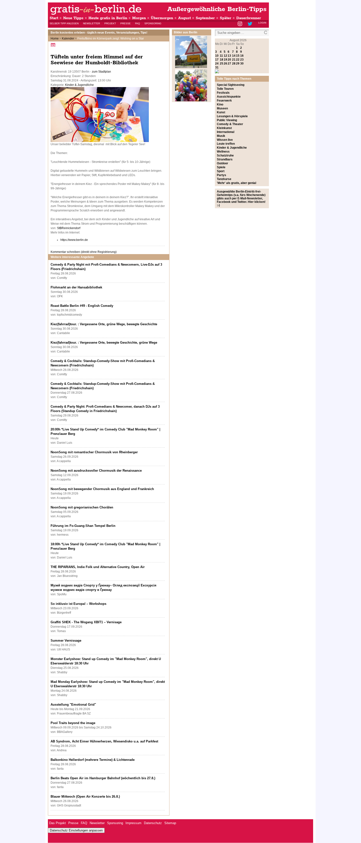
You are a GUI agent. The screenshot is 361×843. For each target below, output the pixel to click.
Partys (221, 175)
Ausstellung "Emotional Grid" (73, 704)
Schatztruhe (225, 155)
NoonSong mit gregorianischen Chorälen (82, 507)
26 (225, 63)
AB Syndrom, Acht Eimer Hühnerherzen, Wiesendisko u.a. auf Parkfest (104, 741)
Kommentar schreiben (84, 252)
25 (221, 63)
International (225, 132)
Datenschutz (153, 823)
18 (221, 59)
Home (55, 38)
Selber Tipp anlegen (64, 23)
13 (229, 55)
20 (229, 59)
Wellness (223, 151)
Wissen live (225, 140)
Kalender (68, 38)
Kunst (221, 112)
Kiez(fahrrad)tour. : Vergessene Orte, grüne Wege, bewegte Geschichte (104, 324)
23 (242, 59)
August (184, 18)
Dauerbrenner (248, 18)
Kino (220, 104)
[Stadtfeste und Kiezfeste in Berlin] (191, 100)
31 (217, 67)
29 (237, 63)
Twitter (251, 24)
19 (225, 59)
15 (237, 55)
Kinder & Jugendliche (79, 85)
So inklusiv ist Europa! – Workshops (78, 604)
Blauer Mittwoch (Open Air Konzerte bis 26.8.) (85, 796)
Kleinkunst (224, 128)
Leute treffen (226, 143)
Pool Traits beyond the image (73, 723)
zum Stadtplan (101, 71)
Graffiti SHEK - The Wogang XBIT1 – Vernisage (86, 622)
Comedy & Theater (230, 124)
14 (234, 55)
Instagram (240, 24)
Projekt (110, 23)
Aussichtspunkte (229, 96)
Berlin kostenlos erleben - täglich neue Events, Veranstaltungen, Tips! (99, 32)
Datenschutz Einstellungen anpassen (76, 830)
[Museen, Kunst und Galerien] (191, 67)
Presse (125, 23)
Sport (220, 171)
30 (242, 63)
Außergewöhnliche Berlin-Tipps (216, 9)
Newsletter (91, 23)
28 (234, 63)
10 (217, 55)
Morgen (139, 18)
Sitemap (170, 823)
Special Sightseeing (230, 85)
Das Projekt (57, 823)
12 (225, 55)
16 (242, 55)
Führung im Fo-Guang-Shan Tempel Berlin (83, 526)
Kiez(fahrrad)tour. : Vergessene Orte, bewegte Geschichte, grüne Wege (104, 342)
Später (225, 18)
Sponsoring (152, 23)
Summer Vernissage (66, 640)
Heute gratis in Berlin (107, 18)
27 (229, 63)
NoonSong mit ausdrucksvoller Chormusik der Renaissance (96, 470)
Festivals (223, 92)
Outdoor (222, 163)
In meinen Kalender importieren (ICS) (54, 45)
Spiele (221, 167)
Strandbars (225, 159)
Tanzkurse (224, 179)
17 (217, 59)
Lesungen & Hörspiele (232, 116)
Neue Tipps (73, 18)
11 (221, 55)
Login (262, 22)
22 (237, 59)
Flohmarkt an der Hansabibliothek (76, 287)
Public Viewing (227, 120)
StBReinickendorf (68, 228)
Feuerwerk (224, 100)
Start (54, 18)
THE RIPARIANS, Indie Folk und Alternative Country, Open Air (98, 567)
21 (234, 59)
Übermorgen (162, 18)
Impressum (133, 823)
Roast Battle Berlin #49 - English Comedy (82, 306)
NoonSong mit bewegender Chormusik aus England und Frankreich (102, 489)
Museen (222, 108)
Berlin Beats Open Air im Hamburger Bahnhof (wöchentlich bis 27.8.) (103, 778)
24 (217, 63)
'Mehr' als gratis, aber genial (236, 183)
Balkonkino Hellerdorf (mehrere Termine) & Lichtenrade (93, 760)
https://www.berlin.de (74, 240)
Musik (221, 136)
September (205, 18)
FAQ (137, 23)
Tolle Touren (225, 89)
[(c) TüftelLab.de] (100, 141)
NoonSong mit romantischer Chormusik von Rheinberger (94, 452)
